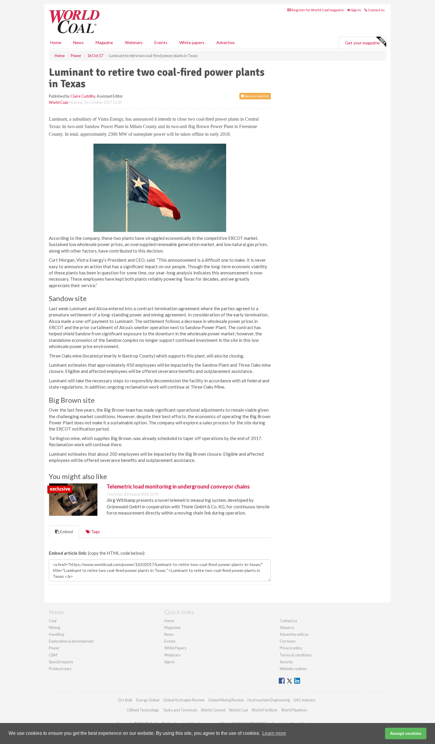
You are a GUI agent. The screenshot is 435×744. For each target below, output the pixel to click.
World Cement (213, 710)
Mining (54, 627)
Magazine (104, 42)
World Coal (58, 102)
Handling (56, 634)
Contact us (376, 10)
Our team (288, 641)
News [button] (78, 42)
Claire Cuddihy (82, 96)
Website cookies (293, 668)
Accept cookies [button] (405, 733)
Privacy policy (291, 648)
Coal (53, 620)
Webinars (134, 42)
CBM (53, 655)
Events (160, 42)
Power (54, 648)
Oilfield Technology (143, 710)
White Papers (175, 648)
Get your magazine (362, 42)
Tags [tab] (95, 531)
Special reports (61, 661)
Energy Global (148, 700)
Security (286, 661)
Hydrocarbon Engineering (268, 700)
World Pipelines (294, 710)
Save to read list (256, 96)
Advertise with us (294, 634)
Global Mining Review (226, 700)
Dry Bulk (125, 700)
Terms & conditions (296, 655)
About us (287, 627)
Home (55, 42)
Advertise (225, 42)
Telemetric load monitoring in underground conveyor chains (178, 486)
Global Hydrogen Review (183, 700)
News (169, 634)
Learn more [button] (274, 733)
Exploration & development (71, 641)
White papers (191, 42)
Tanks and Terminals (180, 710)
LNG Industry (305, 700)
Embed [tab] (66, 531)
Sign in (355, 10)
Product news (60, 668)
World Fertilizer (265, 710)
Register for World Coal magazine (317, 10)
